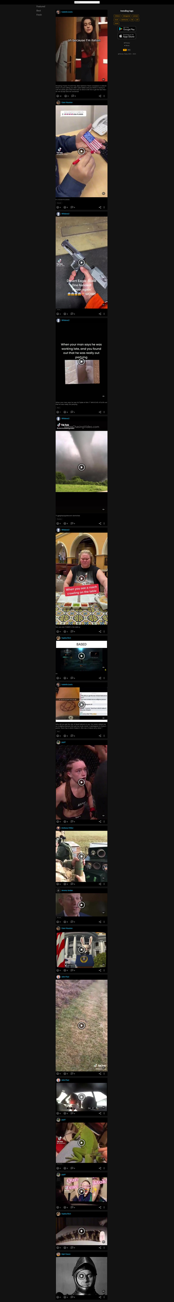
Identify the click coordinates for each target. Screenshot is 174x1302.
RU (129, 50)
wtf (137, 19)
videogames (126, 16)
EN (125, 50)
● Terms (126, 45)
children (117, 16)
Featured (40, 6)
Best (38, 11)
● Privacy (127, 43)
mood (116, 23)
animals (135, 16)
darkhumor (124, 19)
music (116, 19)
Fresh (39, 15)
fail (132, 19)
